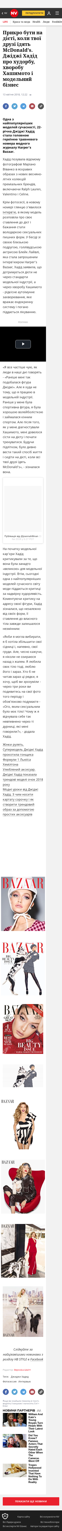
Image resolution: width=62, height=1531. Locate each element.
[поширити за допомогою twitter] (15, 106)
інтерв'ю (9, 212)
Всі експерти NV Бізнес (15, 1526)
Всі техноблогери (49, 1522)
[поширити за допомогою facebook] (6, 106)
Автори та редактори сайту (44, 1526)
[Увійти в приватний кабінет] (48, 13)
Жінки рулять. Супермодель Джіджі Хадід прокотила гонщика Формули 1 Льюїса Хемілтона (23, 754)
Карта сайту (23, 1516)
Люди (46, 21)
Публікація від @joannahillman (21, 536)
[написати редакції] (32, 106)
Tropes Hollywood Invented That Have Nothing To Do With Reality (35, 1474)
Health (36, 21)
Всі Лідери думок (12, 1522)
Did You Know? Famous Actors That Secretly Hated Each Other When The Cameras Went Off (35, 1448)
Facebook (36, 1359)
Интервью (24, 1381)
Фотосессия (10, 1381)
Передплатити (34, 13)
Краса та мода (21, 21)
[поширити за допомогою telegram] (23, 106)
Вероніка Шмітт (22, 1369)
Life (5, 21)
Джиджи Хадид (20, 1376)
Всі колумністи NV (49, 1516)
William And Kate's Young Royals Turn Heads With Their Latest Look (35, 1423)
